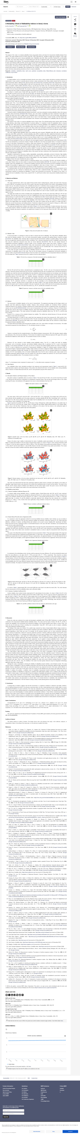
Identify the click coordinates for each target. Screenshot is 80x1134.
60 (20, 308)
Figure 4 (64, 556)
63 (25, 308)
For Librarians (25, 1094)
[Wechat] (17, 995)
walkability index (20, 71)
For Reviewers (25, 1090)
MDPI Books (43, 1090)
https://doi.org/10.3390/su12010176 (28, 37)
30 (28, 130)
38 (45, 162)
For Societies (25, 1097)
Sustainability (11, 11)
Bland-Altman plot (50, 71)
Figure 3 (49, 442)
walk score (28, 71)
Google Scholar (20, 732)
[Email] (7, 995)
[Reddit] (20, 995)
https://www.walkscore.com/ (29, 872)
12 (41, 82)
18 (23, 88)
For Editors (24, 1092)
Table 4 (57, 495)
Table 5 (44, 533)
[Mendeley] (23, 995)
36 (36, 141)
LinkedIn (62, 1088)
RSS (29, 1078)
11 (40, 82)
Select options (7, 1110)
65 (23, 353)
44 (51, 198)
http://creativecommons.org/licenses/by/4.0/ (45, 987)
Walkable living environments (31, 43)
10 (38, 82)
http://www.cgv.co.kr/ (24, 940)
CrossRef (27, 732)
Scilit (32, 732)
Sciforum (43, 1088)
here (62, 1020)
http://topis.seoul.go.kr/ (44, 946)
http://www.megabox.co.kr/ (27, 944)
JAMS (42, 1099)
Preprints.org (44, 1092)
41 (47, 189)
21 (42, 90)
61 (22, 308)
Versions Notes (31, 47)
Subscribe (6, 1116)
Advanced (73, 6)
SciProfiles (43, 1095)
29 (42, 126)
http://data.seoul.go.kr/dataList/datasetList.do (38, 934)
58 (18, 308)
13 (51, 82)
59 (19, 308)
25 (22, 113)
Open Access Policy (7, 1092)
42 (43, 196)
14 (53, 82)
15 (23, 85)
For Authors (24, 1088)
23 (22, 98)
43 (50, 198)
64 (36, 351)
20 (41, 90)
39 (46, 162)
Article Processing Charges (9, 1088)
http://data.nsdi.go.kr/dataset (42, 932)
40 (48, 162)
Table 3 (35, 377)
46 (31, 201)
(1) (66, 329)
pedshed (34, 71)
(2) (66, 339)
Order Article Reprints (61, 17)
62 (23, 308)
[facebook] (15, 995)
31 (33, 135)
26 (23, 113)
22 (32, 93)
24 (20, 113)
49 (12, 285)
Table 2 (40, 282)
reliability (13, 71)
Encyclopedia (44, 1097)
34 (26, 140)
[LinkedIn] (12, 995)
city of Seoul (14, 72)
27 (25, 113)
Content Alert (34, 1078)
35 (65, 140)
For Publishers (25, 1095)
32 (20, 138)
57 (16, 308)
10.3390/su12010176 (31, 11)
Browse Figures (20, 47)
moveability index (41, 71)
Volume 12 (18, 11)
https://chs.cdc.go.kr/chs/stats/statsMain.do (44, 797)
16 (25, 85)
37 (16, 157)
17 (26, 85)
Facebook (62, 1090)
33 (21, 138)
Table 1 (17, 254)
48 (26, 245)
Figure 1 (36, 206)
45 (53, 198)
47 (10, 238)
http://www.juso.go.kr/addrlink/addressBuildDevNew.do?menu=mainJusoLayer (48, 936)
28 (26, 113)
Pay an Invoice (6, 1090)
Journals (5, 11)
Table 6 (58, 593)
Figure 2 (10, 402)
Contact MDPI (6, 1094)
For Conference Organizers (28, 1099)
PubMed (50, 740)
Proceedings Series (45, 1101)
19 (40, 90)
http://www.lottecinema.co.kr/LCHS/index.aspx (34, 942)
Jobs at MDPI (6, 1095)
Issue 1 (23, 11)
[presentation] (27, 325)
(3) (66, 358)
